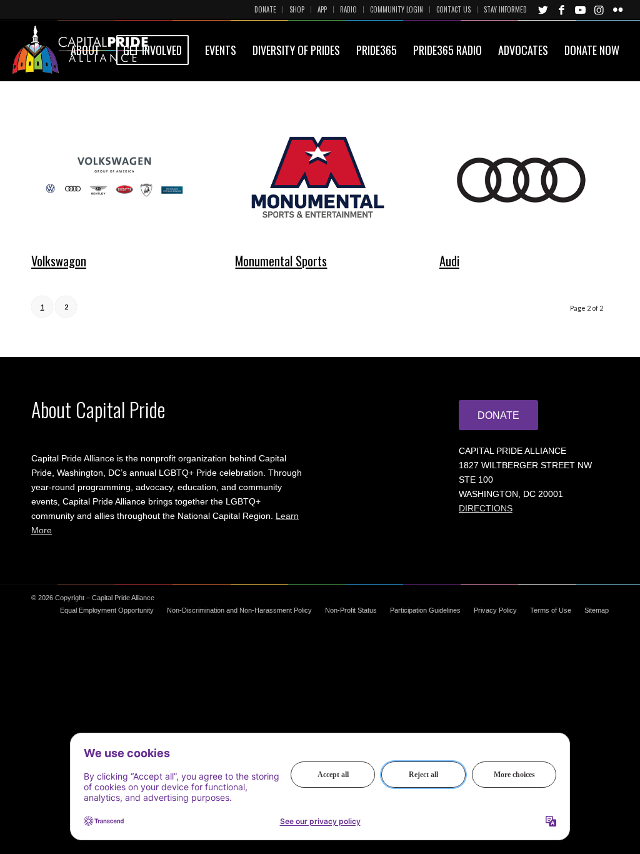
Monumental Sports (281, 260)
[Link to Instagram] (599, 9)
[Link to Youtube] (580, 9)
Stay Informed (505, 9)
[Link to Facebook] (561, 9)
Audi (449, 260)
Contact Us (453, 9)
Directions (485, 508)
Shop (296, 9)
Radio (348, 9)
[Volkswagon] (116, 179)
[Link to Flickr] (618, 9)
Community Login (396, 9)
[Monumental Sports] (319, 179)
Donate (265, 9)
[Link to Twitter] (543, 9)
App (322, 9)
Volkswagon (58, 260)
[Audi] (524, 179)
